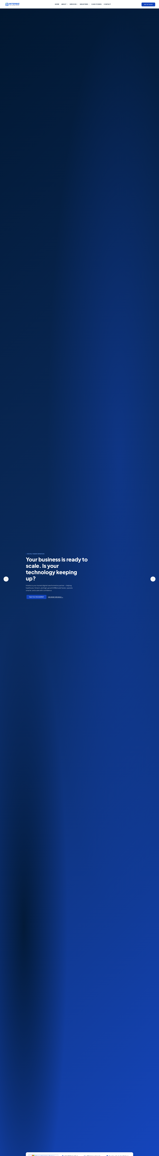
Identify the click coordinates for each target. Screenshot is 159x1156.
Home (57, 4)
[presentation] (6, 579)
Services (73, 4)
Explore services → (59, 592)
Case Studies (96, 4)
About (63, 4)
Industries (84, 4)
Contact (107, 4)
